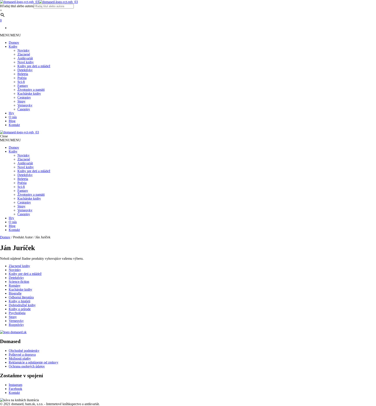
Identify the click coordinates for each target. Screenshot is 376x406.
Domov (14, 42)
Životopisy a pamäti (31, 89)
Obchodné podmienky (24, 350)
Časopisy (23, 109)
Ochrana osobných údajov (27, 366)
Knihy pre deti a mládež (33, 66)
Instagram (15, 385)
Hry (11, 113)
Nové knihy (25, 62)
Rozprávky (16, 325)
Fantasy (22, 86)
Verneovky (24, 105)
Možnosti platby (20, 358)
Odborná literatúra (21, 297)
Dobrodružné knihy (22, 305)
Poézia (22, 78)
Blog (12, 121)
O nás (13, 117)
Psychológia (17, 313)
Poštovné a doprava (22, 354)
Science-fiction (19, 281)
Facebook (15, 389)
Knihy (13, 46)
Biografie (15, 293)
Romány (14, 285)
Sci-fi (21, 82)
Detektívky (25, 70)
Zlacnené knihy (19, 266)
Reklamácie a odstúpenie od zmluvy (33, 362)
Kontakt (14, 125)
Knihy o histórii (19, 301)
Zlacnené (23, 54)
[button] (10, 35)
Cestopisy (24, 97)
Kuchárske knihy (29, 93)
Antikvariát (25, 58)
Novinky (23, 50)
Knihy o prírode (20, 309)
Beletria (22, 74)
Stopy (21, 101)
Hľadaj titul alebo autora (17, 6)
